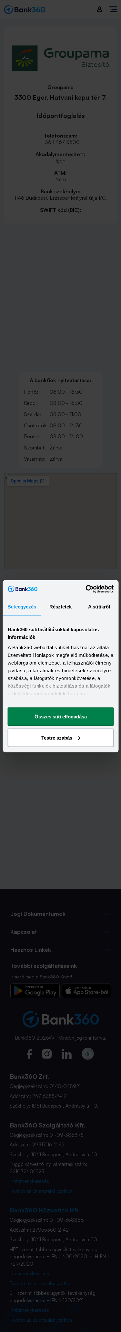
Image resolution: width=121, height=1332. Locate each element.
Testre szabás (56, 737)
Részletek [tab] (60, 606)
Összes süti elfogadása (61, 716)
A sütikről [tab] (99, 606)
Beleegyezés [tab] (21, 606)
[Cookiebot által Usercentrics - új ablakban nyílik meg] (86, 589)
